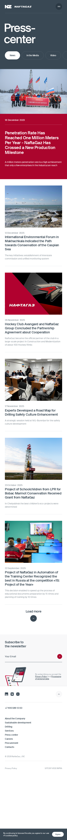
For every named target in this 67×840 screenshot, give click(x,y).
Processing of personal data (48, 677)
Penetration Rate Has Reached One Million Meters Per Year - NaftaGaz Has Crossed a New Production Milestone (31, 75)
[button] (58, 834)
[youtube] (18, 694)
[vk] (12, 694)
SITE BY (53, 768)
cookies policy (11, 835)
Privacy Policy (41, 676)
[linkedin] (6, 694)
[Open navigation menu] (59, 6)
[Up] (59, 694)
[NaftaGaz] (18, 6)
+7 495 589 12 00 (13, 707)
